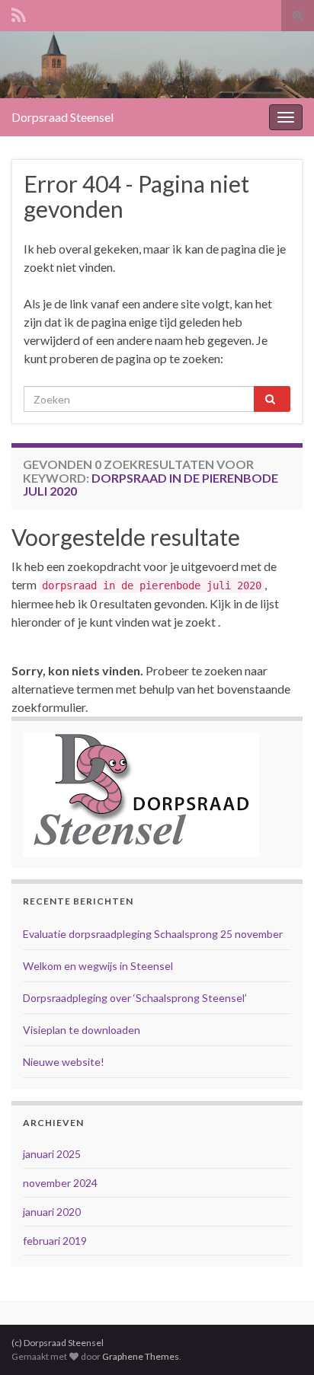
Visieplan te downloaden (81, 1029)
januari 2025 (52, 1153)
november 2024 (60, 1182)
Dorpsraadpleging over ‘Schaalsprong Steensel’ (135, 997)
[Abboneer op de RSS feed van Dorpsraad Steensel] (18, 13)
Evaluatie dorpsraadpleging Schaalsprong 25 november (153, 933)
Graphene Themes (140, 1356)
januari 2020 (52, 1211)
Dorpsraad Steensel (62, 117)
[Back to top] (280, 1341)
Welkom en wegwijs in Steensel (98, 965)
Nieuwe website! (63, 1061)
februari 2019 (55, 1240)
